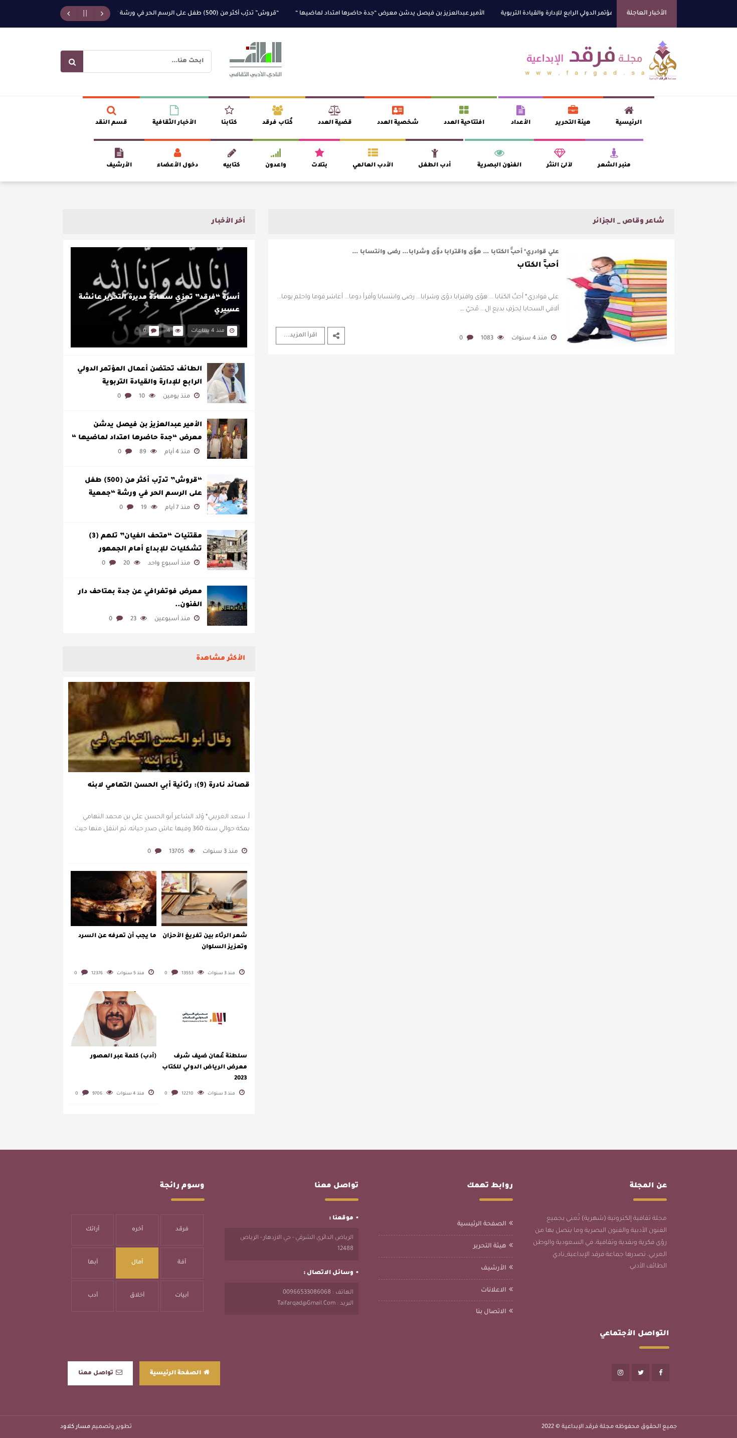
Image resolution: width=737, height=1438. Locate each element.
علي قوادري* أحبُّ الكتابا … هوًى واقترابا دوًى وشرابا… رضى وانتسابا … (455, 252)
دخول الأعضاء (177, 165)
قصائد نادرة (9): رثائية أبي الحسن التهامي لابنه (169, 785)
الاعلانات (493, 1290)
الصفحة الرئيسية (481, 1224)
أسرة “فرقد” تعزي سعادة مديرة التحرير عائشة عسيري (159, 304)
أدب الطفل (434, 165)
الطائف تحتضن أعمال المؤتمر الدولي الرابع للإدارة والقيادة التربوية (139, 376)
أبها (93, 1263)
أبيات (182, 1296)
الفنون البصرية (499, 165)
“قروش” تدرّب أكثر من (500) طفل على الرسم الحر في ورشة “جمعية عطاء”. (202, 14)
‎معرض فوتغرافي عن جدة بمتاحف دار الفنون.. (140, 598)
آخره (137, 1229)
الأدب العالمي (372, 165)
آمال (137, 1263)
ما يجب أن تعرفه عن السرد (117, 936)
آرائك (92, 1229)
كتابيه (231, 165)
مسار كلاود (75, 1427)
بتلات (319, 165)
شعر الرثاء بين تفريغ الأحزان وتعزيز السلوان (204, 942)
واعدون (275, 165)
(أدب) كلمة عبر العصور (123, 1056)
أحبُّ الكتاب (538, 266)
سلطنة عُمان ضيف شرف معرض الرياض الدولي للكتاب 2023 (204, 1067)
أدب (93, 1296)
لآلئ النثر (559, 165)
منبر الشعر (614, 165)
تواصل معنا (95, 1373)
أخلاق (137, 1296)
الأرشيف (119, 165)
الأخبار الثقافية (174, 123)
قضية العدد (335, 123)
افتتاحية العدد (464, 123)
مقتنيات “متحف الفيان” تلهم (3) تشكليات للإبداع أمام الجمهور (145, 542)
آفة (181, 1263)
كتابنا (229, 123)
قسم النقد (111, 123)
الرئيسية (629, 123)
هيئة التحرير (573, 123)
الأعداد (520, 123)
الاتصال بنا (491, 1312)
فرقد (182, 1229)
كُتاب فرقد (277, 123)
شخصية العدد (398, 123)
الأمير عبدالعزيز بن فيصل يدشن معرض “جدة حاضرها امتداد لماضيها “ (413, 14)
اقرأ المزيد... (300, 335)
